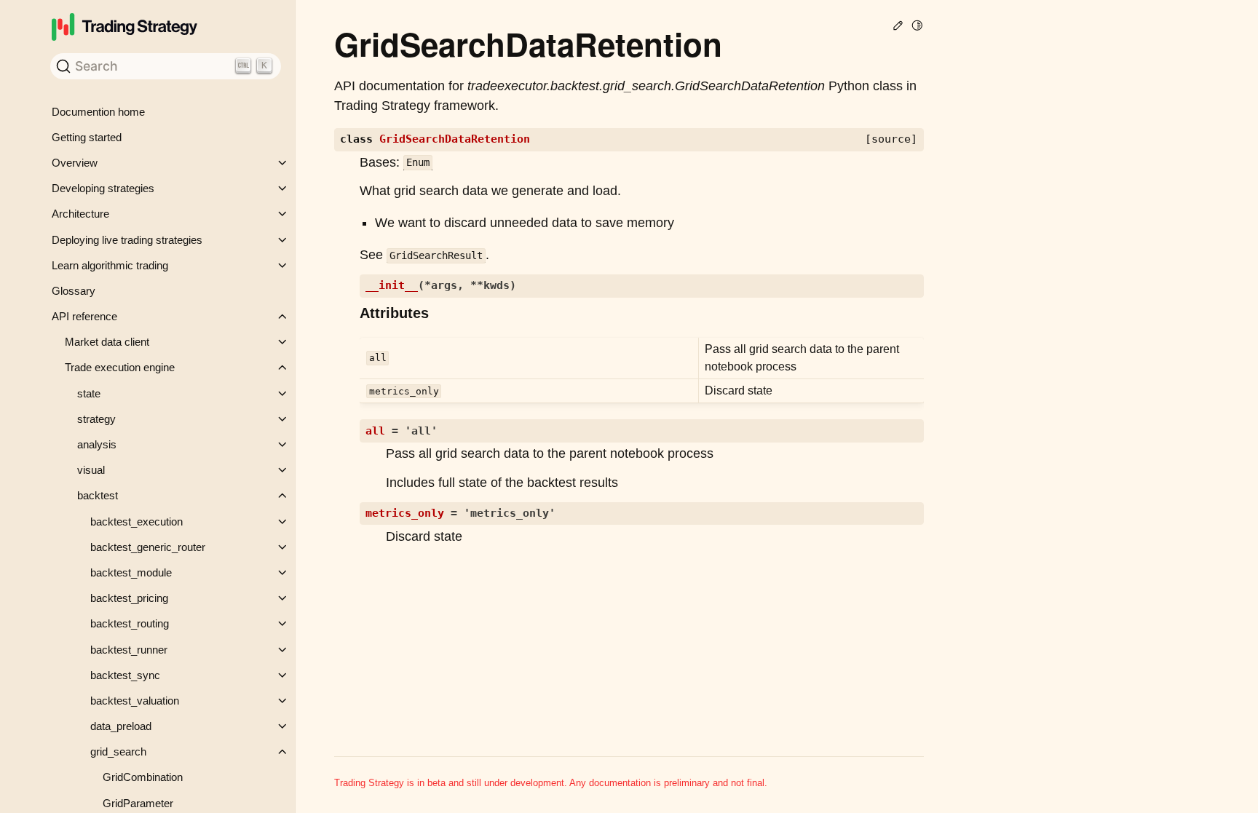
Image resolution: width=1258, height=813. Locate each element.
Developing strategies (103, 188)
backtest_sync (125, 675)
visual (91, 470)
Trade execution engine (120, 367)
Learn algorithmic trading (110, 265)
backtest (97, 495)
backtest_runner (128, 649)
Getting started (87, 137)
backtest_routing (129, 623)
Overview (75, 162)
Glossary (73, 291)
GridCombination (143, 777)
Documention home (98, 112)
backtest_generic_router (147, 547)
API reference (84, 316)
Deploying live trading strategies (127, 240)
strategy (96, 419)
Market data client (107, 342)
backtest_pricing (129, 598)
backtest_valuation (134, 700)
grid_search (118, 751)
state (88, 393)
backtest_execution (136, 521)
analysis (96, 444)
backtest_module (131, 572)
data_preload (120, 726)
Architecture (80, 213)
